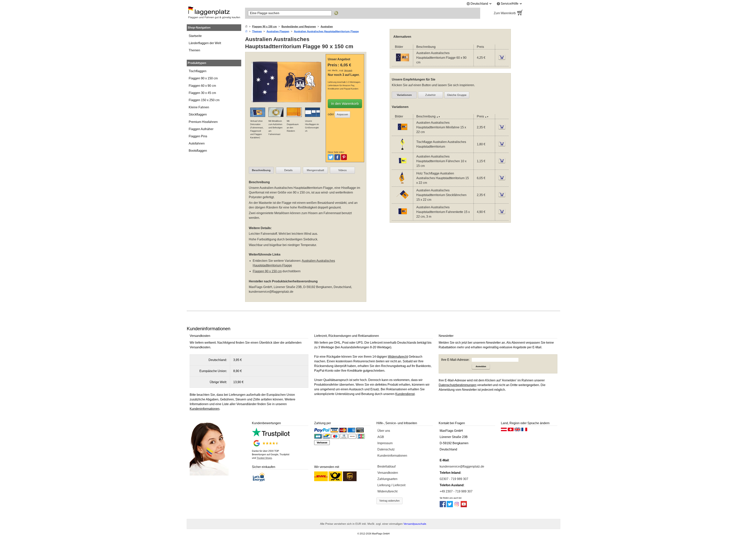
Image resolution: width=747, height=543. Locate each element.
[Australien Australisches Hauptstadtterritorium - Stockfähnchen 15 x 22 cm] (402, 200)
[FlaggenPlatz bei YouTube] (464, 506)
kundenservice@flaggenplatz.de (271, 291)
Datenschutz (386, 449)
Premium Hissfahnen (203, 121)
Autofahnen (197, 143)
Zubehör (430, 94)
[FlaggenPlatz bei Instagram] (457, 506)
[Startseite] (246, 26)
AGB (380, 437)
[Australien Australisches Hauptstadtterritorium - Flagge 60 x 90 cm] (402, 63)
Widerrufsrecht (387, 491)
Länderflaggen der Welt (205, 43)
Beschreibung (261, 170)
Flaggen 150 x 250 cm (204, 100)
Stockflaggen (198, 114)
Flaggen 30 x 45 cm (202, 93)
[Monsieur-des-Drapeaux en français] (524, 430)
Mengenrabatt (315, 170)
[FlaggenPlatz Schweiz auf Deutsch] (511, 430)
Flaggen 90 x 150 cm (203, 78)
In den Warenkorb (345, 104)
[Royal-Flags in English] (517, 430)
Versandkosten (387, 472)
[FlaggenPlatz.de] (214, 13)
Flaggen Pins (198, 136)
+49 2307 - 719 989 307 (456, 491)
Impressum (385, 443)
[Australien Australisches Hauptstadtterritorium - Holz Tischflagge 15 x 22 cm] (402, 184)
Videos (342, 170)
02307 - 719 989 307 (454, 479)
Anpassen (342, 114)
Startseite (195, 36)
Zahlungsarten (387, 479)
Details (288, 170)
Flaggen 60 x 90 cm (202, 85)
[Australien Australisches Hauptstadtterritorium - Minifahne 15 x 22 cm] (402, 133)
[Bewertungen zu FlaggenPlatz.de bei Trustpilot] (271, 436)
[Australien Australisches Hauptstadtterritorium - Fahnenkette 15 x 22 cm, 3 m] (402, 217)
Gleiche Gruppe (456, 94)
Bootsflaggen (198, 150)
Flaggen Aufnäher (201, 129)
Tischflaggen (197, 71)
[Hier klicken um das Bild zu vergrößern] (286, 105)
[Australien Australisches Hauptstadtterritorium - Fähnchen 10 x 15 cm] (402, 167)
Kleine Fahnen (199, 107)
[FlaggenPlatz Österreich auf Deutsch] (504, 430)
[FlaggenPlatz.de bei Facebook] (443, 506)
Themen (194, 50)
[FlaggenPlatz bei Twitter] (450, 506)
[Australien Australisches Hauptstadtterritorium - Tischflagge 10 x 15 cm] (402, 150)
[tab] (261, 170)
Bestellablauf (386, 466)
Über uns (383, 430)
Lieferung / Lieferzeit (391, 485)
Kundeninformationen (392, 455)
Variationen (404, 94)
